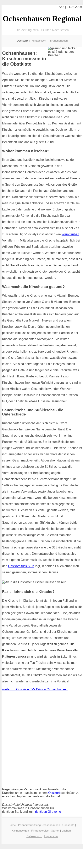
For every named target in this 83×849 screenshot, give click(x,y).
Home (12, 824)
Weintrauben (70, 234)
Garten (55, 830)
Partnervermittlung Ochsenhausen (39, 824)
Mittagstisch (39, 40)
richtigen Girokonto (48, 811)
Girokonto (68, 824)
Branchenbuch (59, 40)
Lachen (66, 830)
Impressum (51, 836)
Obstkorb (54, 792)
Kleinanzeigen (20, 830)
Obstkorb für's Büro (21, 566)
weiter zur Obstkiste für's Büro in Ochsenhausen (35, 689)
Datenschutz (34, 836)
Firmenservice (40, 830)
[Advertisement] (41, 739)
